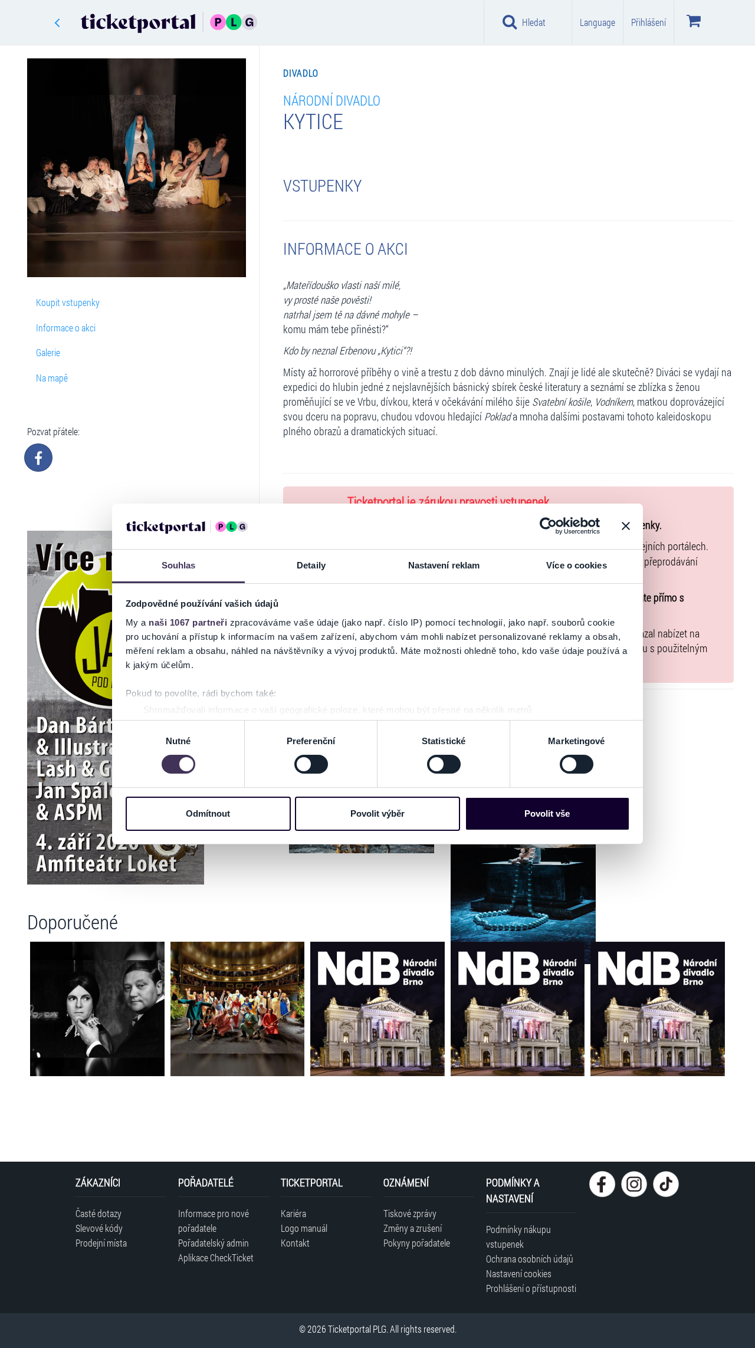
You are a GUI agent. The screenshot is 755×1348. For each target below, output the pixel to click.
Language (597, 22)
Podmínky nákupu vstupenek (518, 1236)
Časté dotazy (99, 1213)
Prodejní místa (101, 1243)
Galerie (48, 352)
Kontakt (295, 1243)
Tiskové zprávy (409, 1213)
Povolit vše (547, 813)
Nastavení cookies (519, 1273)
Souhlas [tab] (179, 565)
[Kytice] (523, 855)
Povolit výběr (377, 813)
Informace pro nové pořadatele (213, 1220)
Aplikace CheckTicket (216, 1257)
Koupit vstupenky (68, 302)
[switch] (311, 764)
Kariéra (293, 1213)
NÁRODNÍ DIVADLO (331, 100)
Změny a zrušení (412, 1228)
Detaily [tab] (311, 565)
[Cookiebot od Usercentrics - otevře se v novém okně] (548, 526)
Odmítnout (208, 813)
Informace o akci (66, 327)
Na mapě (52, 377)
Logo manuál (304, 1228)
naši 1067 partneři (188, 622)
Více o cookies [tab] (576, 565)
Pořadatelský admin (213, 1243)
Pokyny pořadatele (416, 1243)
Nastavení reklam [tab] (444, 565)
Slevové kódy (99, 1228)
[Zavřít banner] (626, 526)
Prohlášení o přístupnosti (531, 1288)
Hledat (534, 22)
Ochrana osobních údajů (529, 1258)
